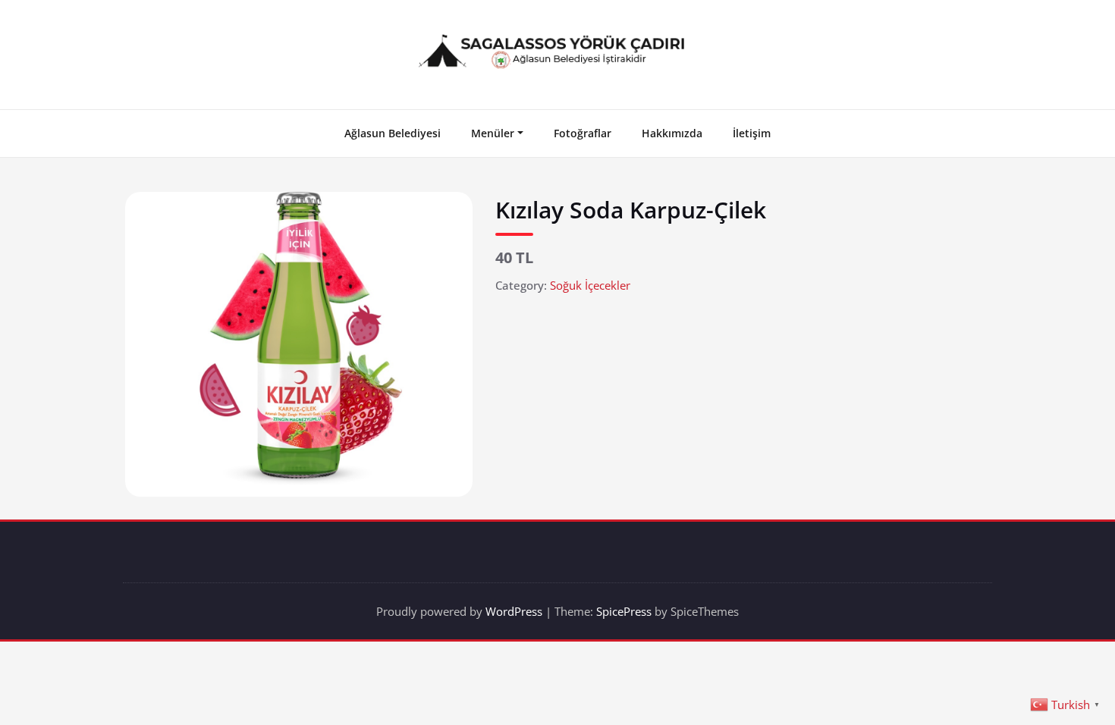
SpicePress (624, 611)
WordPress (513, 611)
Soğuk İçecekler (590, 285)
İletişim (752, 133)
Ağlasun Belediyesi (392, 133)
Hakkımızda (672, 133)
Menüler (492, 133)
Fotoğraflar (582, 133)
